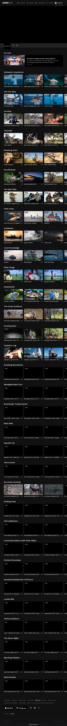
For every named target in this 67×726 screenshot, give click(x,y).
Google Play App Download (21, 708)
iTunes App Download (9, 708)
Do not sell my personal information (42, 703)
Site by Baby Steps (58, 721)
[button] (33, 61)
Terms (44, 700)
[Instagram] (30, 708)
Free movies (41, 2)
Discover (31, 2)
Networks (60, 2)
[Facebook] (35, 708)
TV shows (50, 2)
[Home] (7, 3)
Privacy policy (52, 700)
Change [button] (12, 713)
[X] (39, 708)
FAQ (28, 703)
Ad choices (22, 703)
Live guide (22, 2)
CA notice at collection (10, 703)
